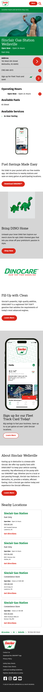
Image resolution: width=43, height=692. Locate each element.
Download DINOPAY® (13, 184)
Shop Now (8, 251)
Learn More (9, 318)
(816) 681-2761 (8, 524)
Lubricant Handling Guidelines (12, 670)
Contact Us (6, 652)
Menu (33, 3)
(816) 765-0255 (8, 614)
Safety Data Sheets (9, 663)
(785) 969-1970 (8, 584)
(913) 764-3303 (8, 554)
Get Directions (10, 534)
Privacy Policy (7, 659)
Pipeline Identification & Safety (13, 673)
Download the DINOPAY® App (12, 655)
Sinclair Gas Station (16, 513)
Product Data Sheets (9, 666)
